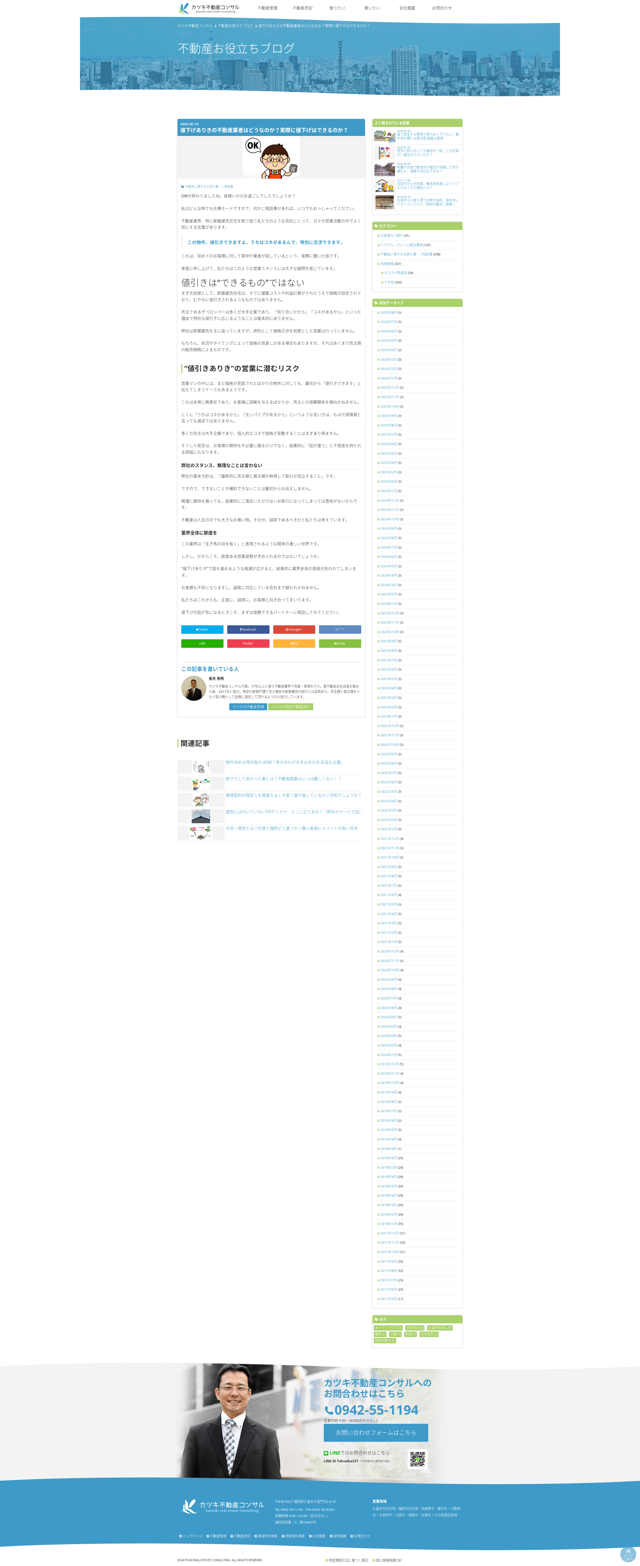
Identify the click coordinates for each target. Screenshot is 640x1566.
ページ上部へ (628, 1557)
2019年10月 (389, 1082)
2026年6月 (388, 331)
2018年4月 (388, 1195)
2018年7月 (388, 1167)
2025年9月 (388, 415)
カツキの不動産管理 (248, 706)
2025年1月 (388, 491)
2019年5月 (388, 1129)
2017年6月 (388, 1289)
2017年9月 (388, 1261)
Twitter (203, 629)
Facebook (249, 629)
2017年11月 (389, 1242)
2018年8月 (388, 1158)
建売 (380, 1334)
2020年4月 (388, 1026)
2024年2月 (388, 594)
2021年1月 (388, 941)
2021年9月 (388, 866)
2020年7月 (388, 998)
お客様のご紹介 (391, 235)
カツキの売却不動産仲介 (291, 706)
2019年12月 (389, 1064)
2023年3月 (388, 697)
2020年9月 (388, 979)
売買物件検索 (295, 1536)
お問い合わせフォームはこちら (376, 1433)
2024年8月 (388, 538)
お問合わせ (442, 8)
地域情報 (387, 263)
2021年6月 (388, 894)
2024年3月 (388, 585)
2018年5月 (388, 1186)
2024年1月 (388, 603)
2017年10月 (389, 1252)
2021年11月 (389, 848)
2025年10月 (389, 406)
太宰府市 (415, 1328)
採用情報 (339, 1536)
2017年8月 (388, 1270)
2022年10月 (389, 744)
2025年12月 (389, 387)
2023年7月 (388, 660)
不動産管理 (268, 8)
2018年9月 (388, 1148)
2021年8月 (388, 876)
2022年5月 (388, 791)
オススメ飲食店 (395, 272)
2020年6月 (388, 1007)
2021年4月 (388, 913)
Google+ (296, 629)
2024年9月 (388, 528)
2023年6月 (388, 669)
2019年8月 (388, 1101)
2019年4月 (388, 1139)
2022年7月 (388, 773)
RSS (295, 643)
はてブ (340, 629)
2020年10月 (389, 970)
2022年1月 (388, 829)
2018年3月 (388, 1205)
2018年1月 (388, 1223)
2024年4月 (388, 575)
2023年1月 (388, 716)
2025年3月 (388, 472)
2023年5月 (388, 679)
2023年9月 (388, 641)
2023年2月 (388, 707)
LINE (202, 643)
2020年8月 (388, 988)
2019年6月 (388, 1120)
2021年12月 (389, 838)
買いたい (372, 8)
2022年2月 (388, 819)
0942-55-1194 (376, 1409)
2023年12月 (389, 613)
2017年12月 (389, 1233)
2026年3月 (388, 359)
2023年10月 (389, 632)
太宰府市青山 (440, 1328)
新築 (410, 1334)
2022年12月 (389, 726)
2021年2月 (388, 932)
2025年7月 (388, 434)
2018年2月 (388, 1214)
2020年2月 (388, 1045)
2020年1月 (388, 1054)
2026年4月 (388, 350)
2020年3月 (388, 1035)
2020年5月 (388, 1017)
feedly (341, 643)
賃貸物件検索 (268, 1536)
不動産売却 (302, 8)
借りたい (337, 8)
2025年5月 (388, 453)
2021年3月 (388, 923)
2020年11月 (389, 960)
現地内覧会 (385, 1340)
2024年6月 (388, 556)
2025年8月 (388, 425)
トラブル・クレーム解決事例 (401, 245)
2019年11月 (389, 1073)
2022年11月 (389, 735)
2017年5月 (388, 1299)
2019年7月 (388, 1111)
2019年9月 (388, 1092)
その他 (389, 282)
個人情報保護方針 (389, 1560)
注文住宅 (429, 1334)
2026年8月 (388, 312)
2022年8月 (388, 763)
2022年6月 (388, 782)
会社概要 (407, 8)
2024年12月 (389, 500)
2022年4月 (388, 801)
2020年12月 (389, 951)
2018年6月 (388, 1176)
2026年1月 (388, 378)
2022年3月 (388, 810)
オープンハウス (388, 1328)
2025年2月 (388, 481)
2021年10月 (389, 857)
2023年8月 (388, 650)
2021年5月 (388, 904)
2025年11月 (389, 397)
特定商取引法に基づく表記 (348, 1560)
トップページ (192, 1536)
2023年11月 (389, 622)
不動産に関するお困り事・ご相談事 (209, 186)
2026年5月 (388, 340)
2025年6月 (388, 444)
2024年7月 (388, 547)
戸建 (395, 1334)
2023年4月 (388, 688)
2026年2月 (388, 368)
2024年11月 (389, 509)
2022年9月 (388, 754)
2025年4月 (388, 462)
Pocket (248, 643)
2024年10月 (389, 519)
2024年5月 (388, 566)
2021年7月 (388, 885)
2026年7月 (388, 321)
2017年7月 (388, 1280)
